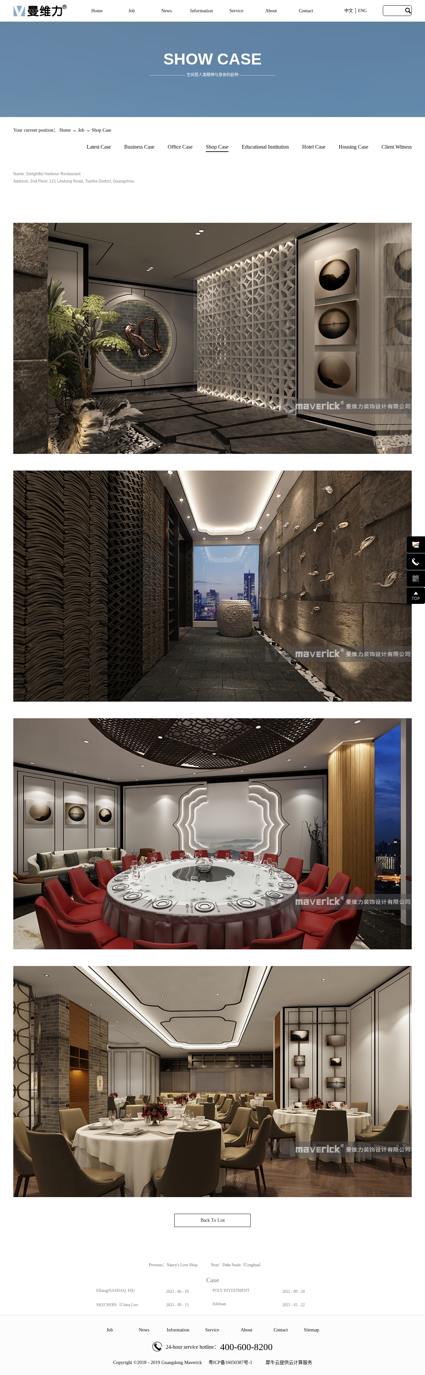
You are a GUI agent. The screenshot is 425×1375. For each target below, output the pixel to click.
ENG (362, 10)
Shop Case (101, 130)
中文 (348, 10)
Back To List (213, 1220)
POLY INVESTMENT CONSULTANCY (230, 1293)
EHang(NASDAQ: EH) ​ (115, 1290)
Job (81, 130)
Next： (237, 1265)
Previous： (173, 1265)
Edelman (219, 1304)
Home (97, 10)
